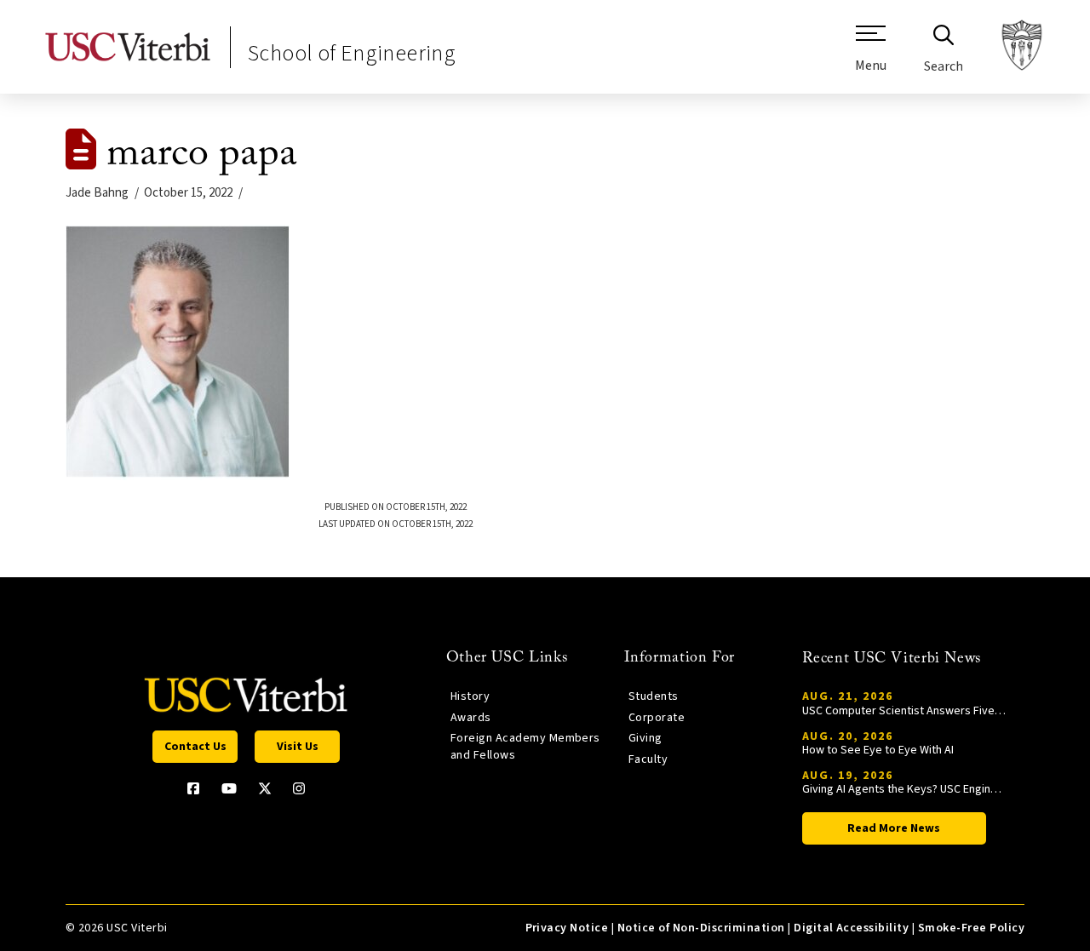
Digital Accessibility (851, 928)
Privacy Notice (567, 928)
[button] (871, 55)
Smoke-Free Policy (971, 928)
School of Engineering (352, 53)
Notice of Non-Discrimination (701, 928)
